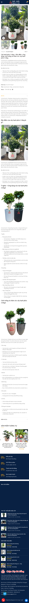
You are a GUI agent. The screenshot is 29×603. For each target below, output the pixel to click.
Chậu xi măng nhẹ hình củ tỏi (13, 557)
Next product (27, 51)
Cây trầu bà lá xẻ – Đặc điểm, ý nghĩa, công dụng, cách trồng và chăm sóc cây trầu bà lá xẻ (7, 445)
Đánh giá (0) (4, 419)
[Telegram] (13, 89)
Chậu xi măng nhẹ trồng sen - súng (14, 563)
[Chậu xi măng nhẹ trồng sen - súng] (3, 565)
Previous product (24, 51)
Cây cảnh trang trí (9, 51)
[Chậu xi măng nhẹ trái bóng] (3, 545)
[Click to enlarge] (3, 38)
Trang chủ (3, 51)
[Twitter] (7, 89)
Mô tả (2, 95)
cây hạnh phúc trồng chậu (18, 87)
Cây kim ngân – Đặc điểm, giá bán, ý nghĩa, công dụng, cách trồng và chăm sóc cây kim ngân (21, 445)
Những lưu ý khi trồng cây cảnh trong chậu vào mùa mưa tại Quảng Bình (17, 528)
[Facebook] (5, 89)
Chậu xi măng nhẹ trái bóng (13, 543)
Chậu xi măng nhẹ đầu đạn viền (13, 550)
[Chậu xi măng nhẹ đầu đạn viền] (3, 552)
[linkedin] (11, 89)
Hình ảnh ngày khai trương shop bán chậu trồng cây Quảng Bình (16, 534)
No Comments (17, 516)
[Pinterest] (9, 89)
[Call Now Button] (3, 600)
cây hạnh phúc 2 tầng (7, 87)
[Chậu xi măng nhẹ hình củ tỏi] (3, 558)
